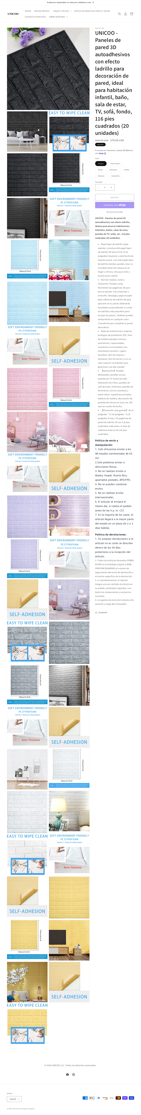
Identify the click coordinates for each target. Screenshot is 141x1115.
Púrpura (114, 170)
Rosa (101, 170)
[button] (62, 11)
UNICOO (15, 1109)
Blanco (102, 176)
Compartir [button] (102, 612)
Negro (102, 164)
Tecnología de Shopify (27, 1109)
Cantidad (98, 182)
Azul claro (117, 164)
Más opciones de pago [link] (114, 212)
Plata (128, 170)
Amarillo (116, 176)
